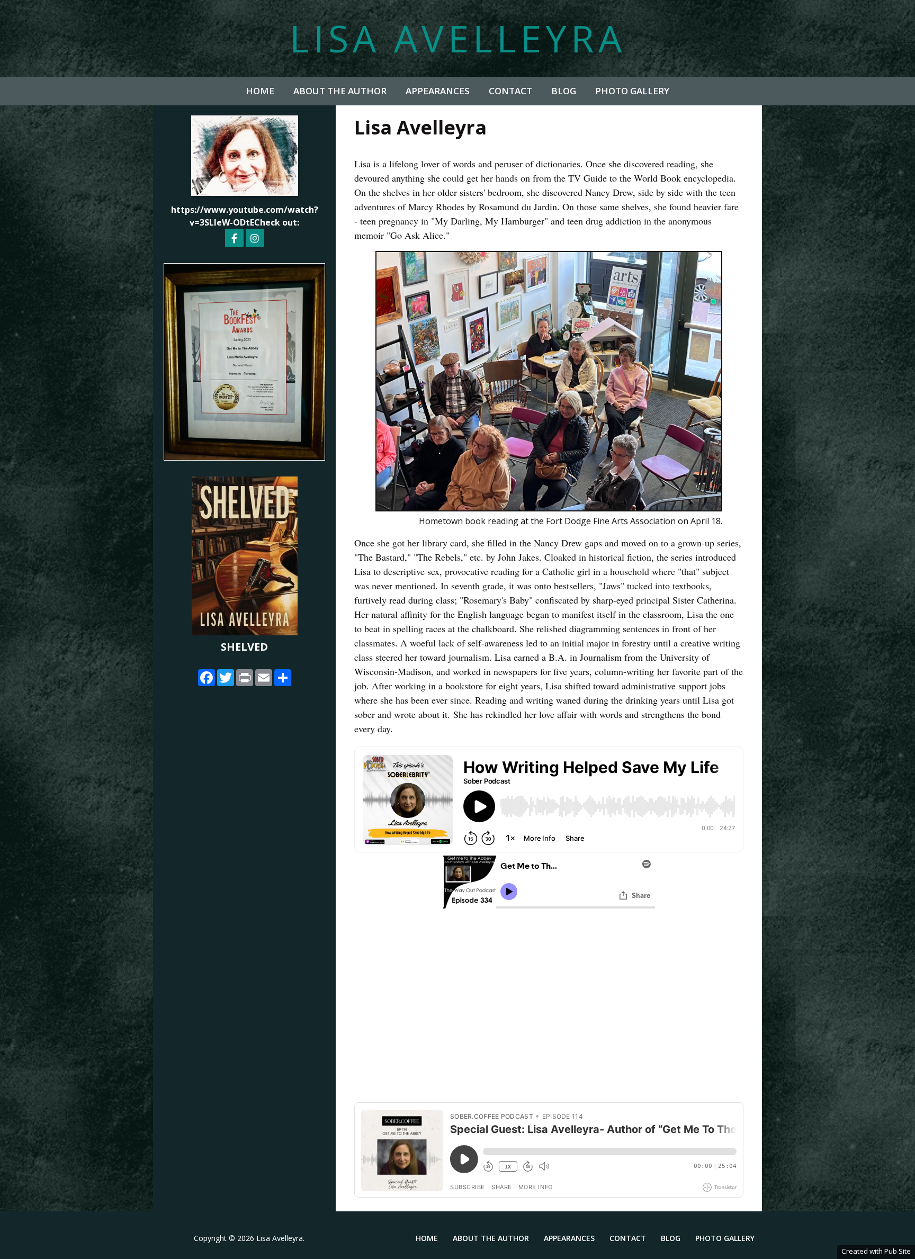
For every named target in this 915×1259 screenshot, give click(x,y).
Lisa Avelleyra (458, 38)
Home (260, 91)
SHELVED (244, 647)
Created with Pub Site (876, 1251)
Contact (510, 91)
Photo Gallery (632, 91)
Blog (563, 91)
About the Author (340, 91)
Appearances (438, 91)
